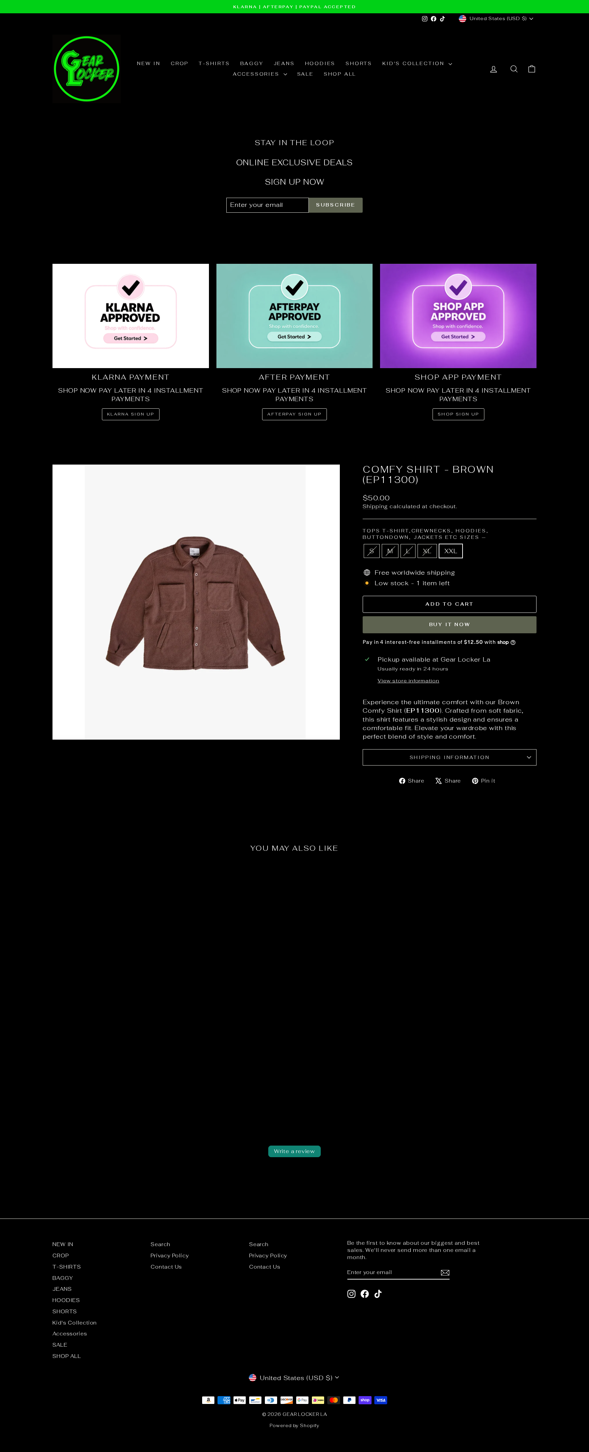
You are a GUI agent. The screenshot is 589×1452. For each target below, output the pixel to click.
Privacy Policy (170, 1255)
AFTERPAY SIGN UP (294, 414)
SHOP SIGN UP (458, 414)
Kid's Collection (414, 63)
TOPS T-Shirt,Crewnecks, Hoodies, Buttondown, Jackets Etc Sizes (426, 534)
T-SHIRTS (214, 63)
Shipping (375, 506)
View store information (408, 680)
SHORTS (359, 63)
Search (160, 1244)
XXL (450, 551)
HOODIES (320, 63)
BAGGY (251, 63)
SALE (305, 74)
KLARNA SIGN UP (130, 414)
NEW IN (149, 63)
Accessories (257, 74)
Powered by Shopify (294, 1425)
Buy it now (449, 624)
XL (427, 551)
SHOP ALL (340, 74)
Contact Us (166, 1267)
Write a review (294, 1151)
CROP (179, 63)
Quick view (110, 1034)
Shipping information (450, 757)
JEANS (284, 63)
